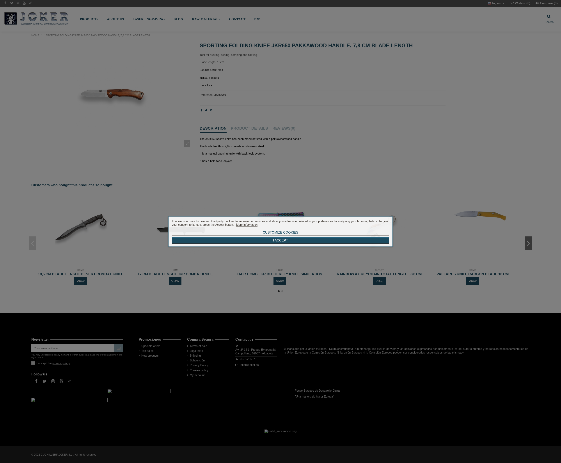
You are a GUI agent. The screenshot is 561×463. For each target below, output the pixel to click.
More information (246, 224)
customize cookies (280, 232)
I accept (280, 240)
